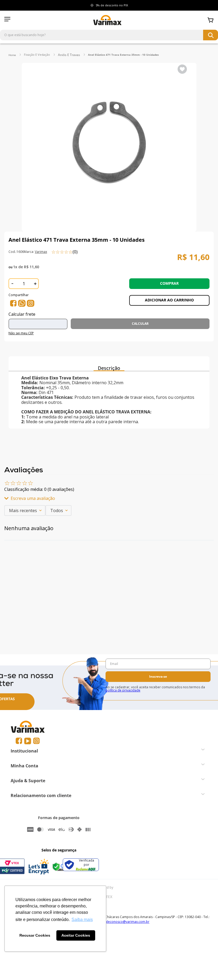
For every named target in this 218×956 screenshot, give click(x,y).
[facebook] (13, 303)
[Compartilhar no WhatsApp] (22, 303)
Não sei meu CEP (21, 333)
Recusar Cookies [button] (34, 935)
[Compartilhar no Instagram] (30, 303)
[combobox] (109, 35)
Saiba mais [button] (82, 919)
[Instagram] (36, 741)
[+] (35, 283)
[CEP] (40, 321)
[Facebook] (19, 741)
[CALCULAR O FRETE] (140, 323)
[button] (109, 498)
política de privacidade (123, 690)
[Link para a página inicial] (12, 55)
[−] (12, 283)
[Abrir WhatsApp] (205, 943)
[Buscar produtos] (210, 35)
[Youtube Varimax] (27, 741)
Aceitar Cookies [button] (75, 935)
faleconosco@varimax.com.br (126, 921)
